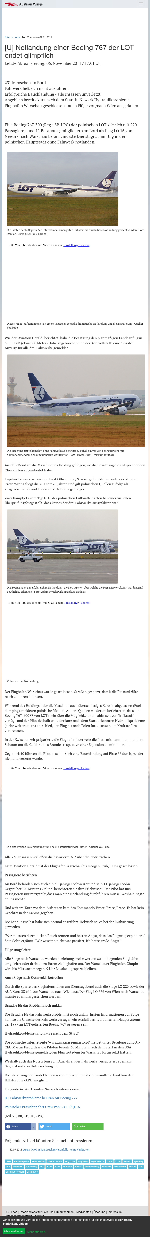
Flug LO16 (83, 1161)
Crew (8, 1161)
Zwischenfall (120, 1166)
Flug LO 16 (70, 1161)
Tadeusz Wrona (54, 1161)
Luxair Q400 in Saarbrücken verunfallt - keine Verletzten (56, 1149)
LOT (141, 1166)
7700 (8, 1166)
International (13, 37)
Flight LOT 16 (97, 1161)
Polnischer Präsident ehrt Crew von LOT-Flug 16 (42, 1106)
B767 (57, 1166)
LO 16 (109, 1161)
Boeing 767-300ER (15, 1171)
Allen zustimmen (14, 1231)
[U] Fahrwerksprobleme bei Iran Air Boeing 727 (41, 1097)
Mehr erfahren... (37, 1232)
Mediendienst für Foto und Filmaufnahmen (47, 1212)
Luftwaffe (67, 1166)
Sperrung (138, 1161)
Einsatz (78, 1166)
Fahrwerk (106, 1166)
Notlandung (31, 1166)
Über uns (99, 1212)
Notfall (132, 1166)
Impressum (115, 1212)
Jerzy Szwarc (38, 1161)
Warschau (18, 1166)
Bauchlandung (92, 1166)
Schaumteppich (21, 1161)
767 (42, 1166)
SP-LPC (127, 1161)
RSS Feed (11, 1212)
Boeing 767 (32, 1171)
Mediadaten (83, 1212)
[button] (20, 1126)
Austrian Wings (30, 3)
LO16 (118, 1161)
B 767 (49, 1166)
